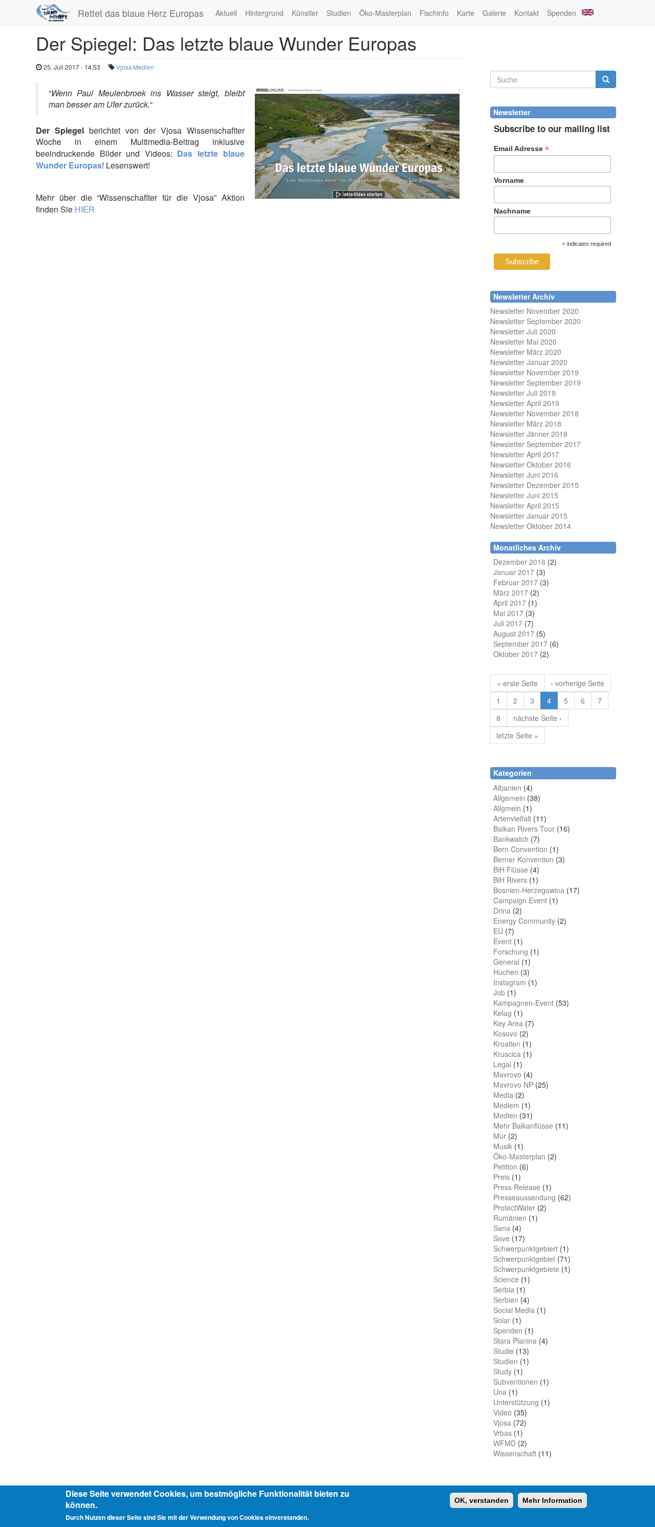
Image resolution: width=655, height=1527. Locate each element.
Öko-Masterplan (385, 13)
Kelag (502, 1013)
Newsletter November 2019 (534, 372)
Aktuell (226, 13)
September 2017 (520, 644)
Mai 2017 (508, 613)
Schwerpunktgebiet (524, 1259)
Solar (501, 1320)
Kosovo (505, 1033)
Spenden (561, 13)
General (506, 962)
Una (500, 1392)
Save (501, 1238)
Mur (499, 1136)
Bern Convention (520, 849)
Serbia (503, 1289)
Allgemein (509, 798)
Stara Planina (515, 1340)
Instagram (509, 982)
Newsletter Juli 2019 (523, 393)
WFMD (504, 1443)
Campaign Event (520, 900)
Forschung (510, 951)
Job (499, 992)
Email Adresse (521, 149)
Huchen (505, 972)
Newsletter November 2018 (534, 413)
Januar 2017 (513, 572)
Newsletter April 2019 (524, 403)
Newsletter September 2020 (535, 321)
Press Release (516, 1187)
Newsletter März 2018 (525, 423)
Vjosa (124, 66)
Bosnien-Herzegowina (528, 890)
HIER (85, 209)
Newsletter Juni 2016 (524, 475)
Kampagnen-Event (523, 1003)
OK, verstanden (481, 1500)
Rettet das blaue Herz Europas (141, 12)
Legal (502, 1064)
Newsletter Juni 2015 (524, 495)
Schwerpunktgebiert (525, 1248)
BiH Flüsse (510, 869)
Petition (505, 1166)
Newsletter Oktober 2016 (530, 464)
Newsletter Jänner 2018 (528, 434)
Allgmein (507, 808)
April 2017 (509, 603)
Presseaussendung (524, 1197)
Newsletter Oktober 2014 (530, 526)
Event (502, 941)
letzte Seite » (517, 735)
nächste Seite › (537, 718)
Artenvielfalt (512, 818)
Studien (338, 13)
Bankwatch (511, 839)
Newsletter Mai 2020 (523, 341)
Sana (501, 1228)
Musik (502, 1146)
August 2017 (513, 633)
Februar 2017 (515, 582)
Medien (143, 66)
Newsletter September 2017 (535, 444)
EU (498, 931)
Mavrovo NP (513, 1084)
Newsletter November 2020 (534, 311)
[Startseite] (57, 13)
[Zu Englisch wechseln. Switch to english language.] (587, 11)
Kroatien (506, 1043)
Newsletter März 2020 (525, 352)
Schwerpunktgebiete (526, 1269)
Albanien (507, 787)
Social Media (514, 1310)
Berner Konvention (523, 859)
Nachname (512, 211)
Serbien (505, 1300)
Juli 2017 (507, 623)
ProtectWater (514, 1207)
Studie (503, 1351)
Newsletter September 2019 (535, 382)
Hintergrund (264, 13)
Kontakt (526, 13)
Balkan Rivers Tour (524, 828)
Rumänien (510, 1218)
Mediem (506, 1105)
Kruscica (507, 1054)
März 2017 (510, 592)
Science (506, 1279)
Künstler (305, 13)
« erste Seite (517, 683)
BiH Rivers (510, 880)
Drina (502, 910)
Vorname (509, 180)
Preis (501, 1177)
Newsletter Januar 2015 (528, 516)
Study (502, 1371)
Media (503, 1095)
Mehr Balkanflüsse (523, 1125)
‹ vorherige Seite (577, 683)
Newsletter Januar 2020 (528, 362)
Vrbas (502, 1433)
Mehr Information (552, 1500)
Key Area (508, 1023)
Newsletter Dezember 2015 (534, 485)
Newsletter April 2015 (524, 505)
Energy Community (524, 921)
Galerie (494, 13)
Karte (465, 13)
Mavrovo (507, 1074)
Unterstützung (516, 1402)
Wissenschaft (514, 1453)
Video (502, 1412)
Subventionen (515, 1381)
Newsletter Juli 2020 (523, 331)
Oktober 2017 (515, 654)
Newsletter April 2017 (524, 454)
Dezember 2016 (519, 562)
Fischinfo (434, 13)
